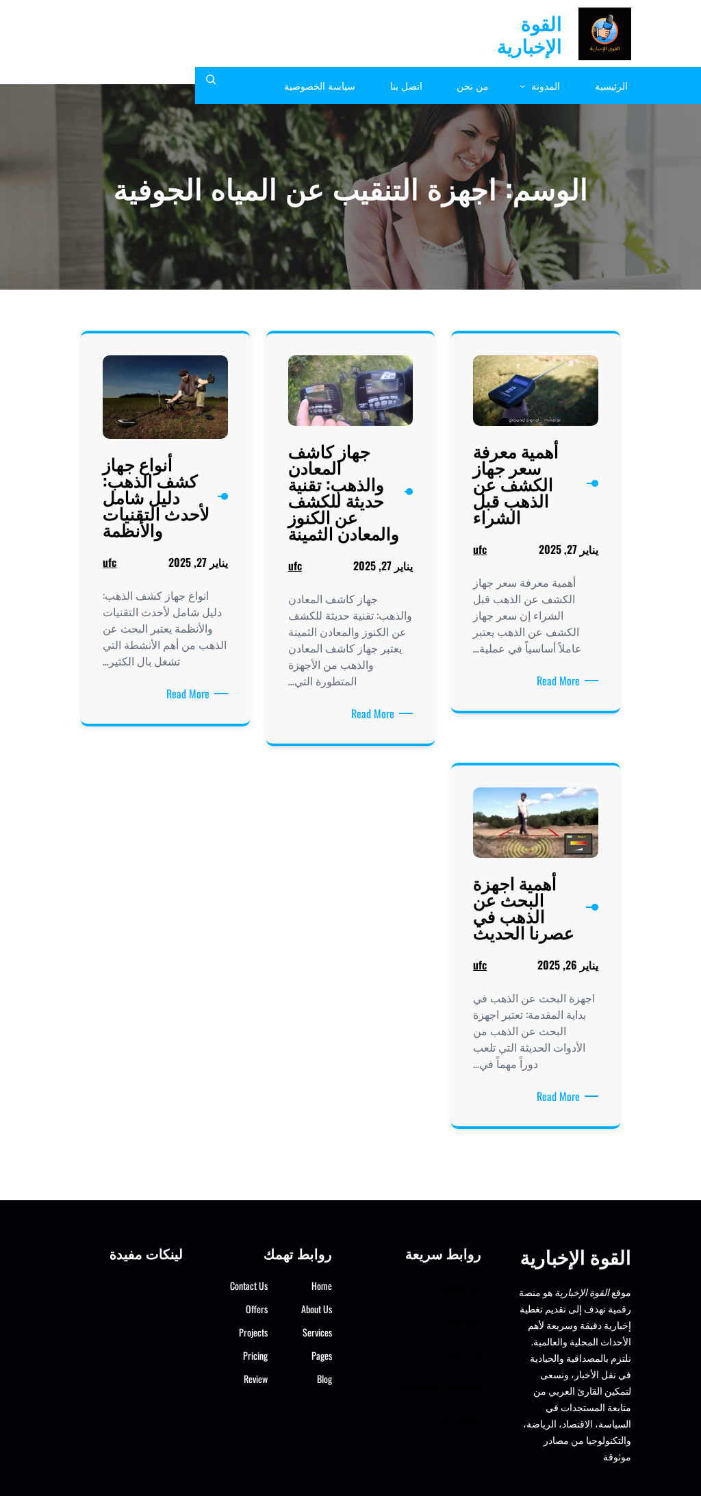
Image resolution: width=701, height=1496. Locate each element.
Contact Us (249, 1285)
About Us (316, 1309)
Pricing (255, 1355)
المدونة (463, 1318)
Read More (556, 680)
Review (256, 1378)
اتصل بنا (461, 1416)
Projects (253, 1332)
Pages (321, 1355)
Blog (324, 1378)
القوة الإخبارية (529, 34)
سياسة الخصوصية (438, 1384)
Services (317, 1332)
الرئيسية (461, 1285)
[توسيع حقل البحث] (211, 85)
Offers (257, 1309)
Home (321, 1285)
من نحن (462, 1351)
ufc (480, 549)
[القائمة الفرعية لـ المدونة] (522, 85)
